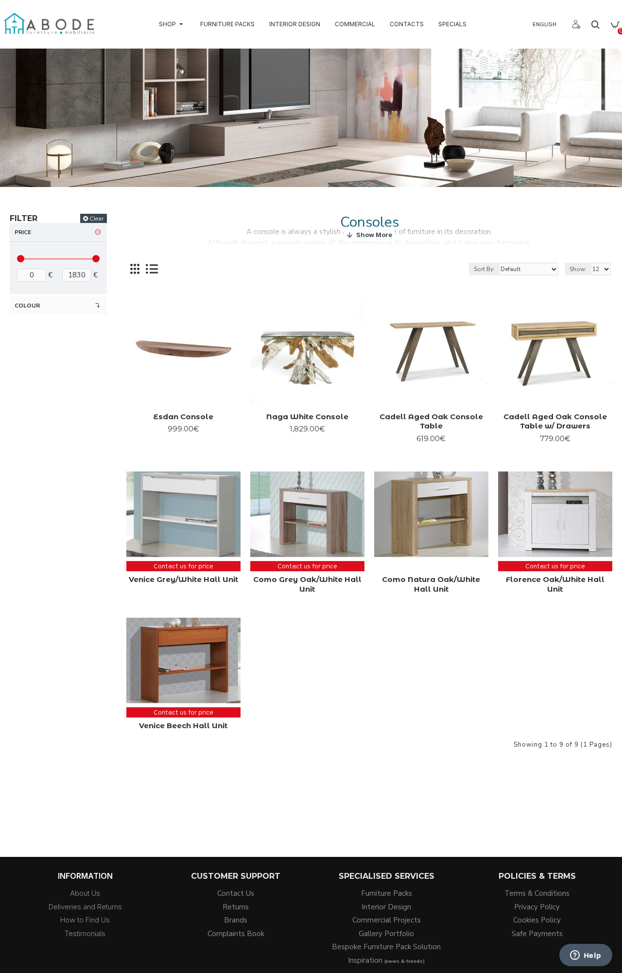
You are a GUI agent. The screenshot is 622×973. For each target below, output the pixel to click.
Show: (578, 269)
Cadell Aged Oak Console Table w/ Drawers (555, 421)
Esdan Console (183, 416)
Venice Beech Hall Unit (183, 725)
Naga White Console (307, 416)
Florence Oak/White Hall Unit (555, 584)
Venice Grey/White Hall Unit (183, 579)
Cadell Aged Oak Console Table (431, 421)
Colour (27, 305)
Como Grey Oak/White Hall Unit (307, 584)
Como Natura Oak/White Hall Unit (431, 584)
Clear (96, 218)
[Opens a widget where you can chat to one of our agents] (585, 956)
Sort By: (484, 269)
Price (23, 232)
